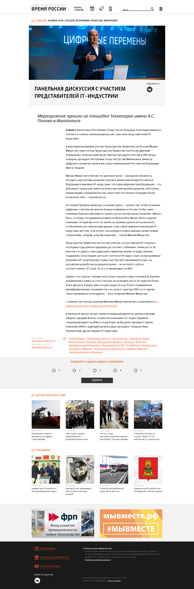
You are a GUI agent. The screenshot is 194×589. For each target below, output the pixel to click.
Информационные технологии (107, 338)
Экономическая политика (86, 352)
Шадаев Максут (136, 349)
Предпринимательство (84, 345)
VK (150, 89)
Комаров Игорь (139, 338)
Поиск (125, 10)
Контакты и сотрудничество (54, 557)
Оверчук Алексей (135, 342)
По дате (92, 8)
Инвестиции (77, 338)
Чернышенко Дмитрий (109, 349)
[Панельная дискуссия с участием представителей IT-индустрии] (97, 53)
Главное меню (160, 9)
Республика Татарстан (141, 345)
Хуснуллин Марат (80, 349)
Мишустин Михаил (109, 342)
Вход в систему (115, 581)
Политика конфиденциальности (98, 560)
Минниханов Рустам (82, 342)
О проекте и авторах (50, 566)
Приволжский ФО (113, 345)
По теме (101, 8)
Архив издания (47, 549)
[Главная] (49, 7)
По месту (110, 8)
